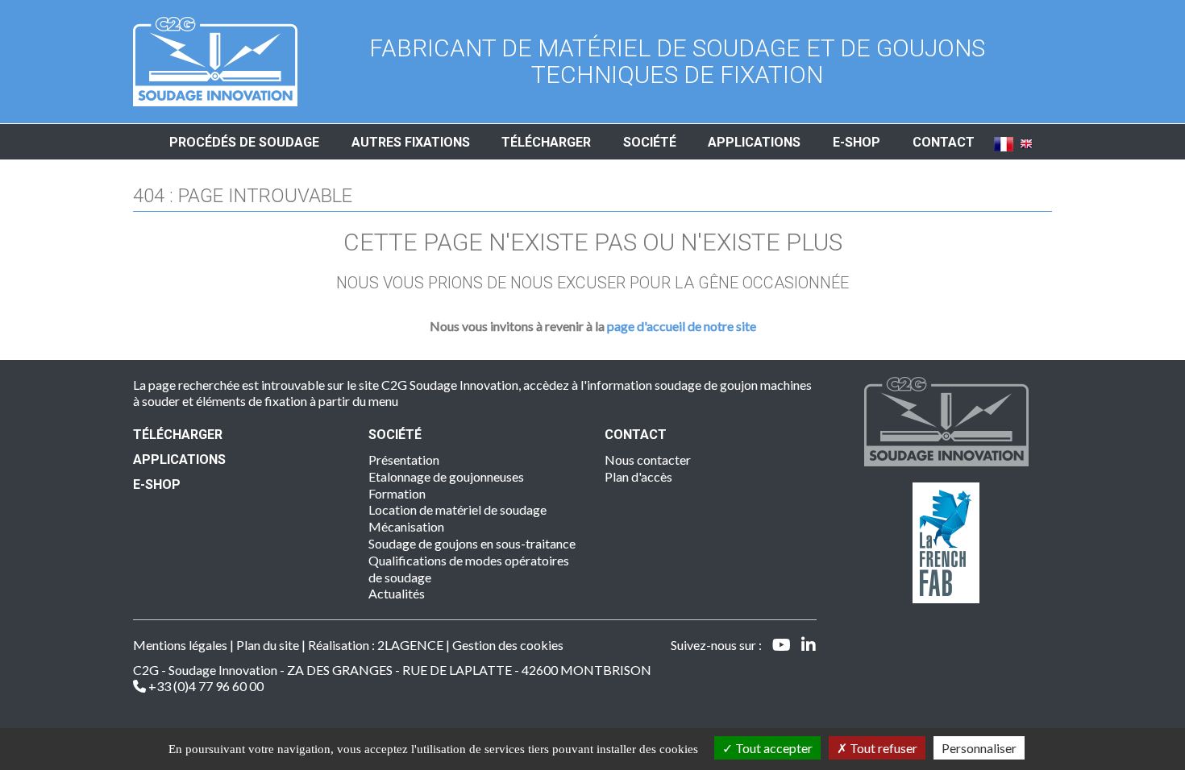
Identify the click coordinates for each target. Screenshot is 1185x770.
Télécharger (546, 142)
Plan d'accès (638, 476)
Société (649, 142)
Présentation (403, 459)
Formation (397, 493)
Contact (944, 142)
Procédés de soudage (244, 142)
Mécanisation (406, 526)
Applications (754, 142)
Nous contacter (648, 459)
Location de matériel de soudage (457, 509)
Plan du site (267, 644)
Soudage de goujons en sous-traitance (472, 543)
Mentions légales (180, 644)
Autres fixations (410, 142)
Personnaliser (979, 748)
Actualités (396, 593)
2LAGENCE (410, 644)
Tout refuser (882, 748)
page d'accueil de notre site (681, 325)
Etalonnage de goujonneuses (446, 476)
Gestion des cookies (507, 644)
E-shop (856, 142)
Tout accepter (773, 748)
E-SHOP (157, 484)
